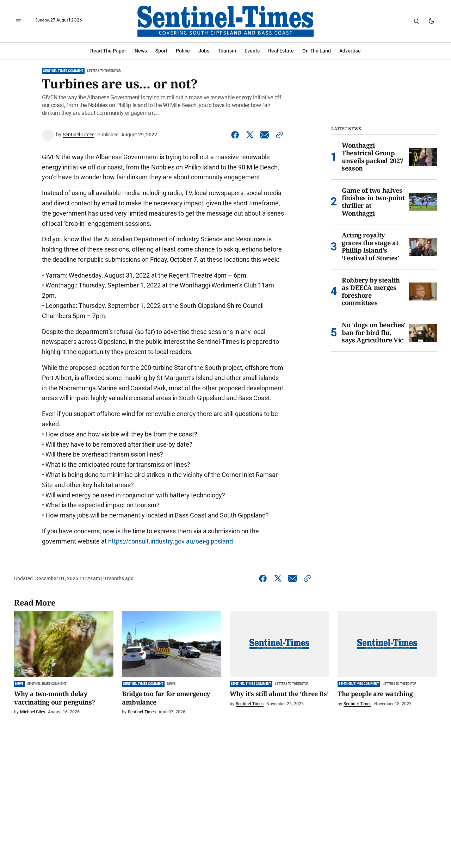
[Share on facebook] (236, 134)
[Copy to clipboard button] (278, 134)
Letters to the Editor (104, 71)
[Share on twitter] (249, 134)
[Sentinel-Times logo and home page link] (225, 21)
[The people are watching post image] (387, 644)
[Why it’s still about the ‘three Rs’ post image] (279, 644)
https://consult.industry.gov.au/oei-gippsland (170, 541)
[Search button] (416, 21)
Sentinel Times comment (63, 71)
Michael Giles (32, 711)
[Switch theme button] (431, 21)
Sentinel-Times (78, 134)
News (19, 684)
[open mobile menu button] (18, 21)
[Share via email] (264, 134)
